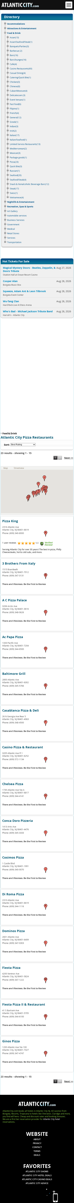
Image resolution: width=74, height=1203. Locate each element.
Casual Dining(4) (18, 73)
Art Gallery (12, 211)
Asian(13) (14, 37)
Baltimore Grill (13, 674)
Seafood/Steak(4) (18, 179)
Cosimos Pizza (13, 857)
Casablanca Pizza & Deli (20, 710)
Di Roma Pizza (13, 894)
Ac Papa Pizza (12, 637)
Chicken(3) (15, 82)
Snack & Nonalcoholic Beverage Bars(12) (29, 184)
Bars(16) (14, 55)
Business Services (15, 220)
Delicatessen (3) (17, 95)
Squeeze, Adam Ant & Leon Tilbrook (24, 291)
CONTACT (37, 1147)
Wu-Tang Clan (11, 301)
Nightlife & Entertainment (20, 201)
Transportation (14, 242)
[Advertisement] (23, 376)
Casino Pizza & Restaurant (22, 747)
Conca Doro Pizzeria (17, 821)
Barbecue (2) (16, 50)
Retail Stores (13, 233)
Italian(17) (14, 135)
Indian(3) (14, 126)
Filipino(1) (14, 108)
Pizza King (10, 521)
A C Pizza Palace (14, 600)
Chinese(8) (15, 86)
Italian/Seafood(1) (18, 139)
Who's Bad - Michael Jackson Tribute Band (28, 311)
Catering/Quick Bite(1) (20, 77)
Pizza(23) (14, 162)
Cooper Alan (10, 281)
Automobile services (17, 215)
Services (11, 237)
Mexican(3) (15, 153)
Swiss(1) (14, 193)
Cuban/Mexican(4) (18, 90)
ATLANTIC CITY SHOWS (37, 1171)
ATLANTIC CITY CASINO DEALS (37, 1179)
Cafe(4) (13, 64)
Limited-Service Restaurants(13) (25, 144)
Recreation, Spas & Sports (20, 206)
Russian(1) (15, 170)
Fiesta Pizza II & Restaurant (23, 1004)
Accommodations (16, 23)
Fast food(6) (15, 104)
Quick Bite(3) (16, 166)
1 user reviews (9, 542)
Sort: (7, 444)
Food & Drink (13, 33)
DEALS (37, 1155)
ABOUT (37, 1139)
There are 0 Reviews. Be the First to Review (24, 584)
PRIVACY (37, 1143)
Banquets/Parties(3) (19, 46)
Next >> (68, 457)
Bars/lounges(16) (18, 59)
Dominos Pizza (13, 931)
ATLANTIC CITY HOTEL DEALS (37, 1175)
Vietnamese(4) (17, 197)
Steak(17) (14, 188)
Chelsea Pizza (12, 784)
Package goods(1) (18, 157)
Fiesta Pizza (11, 968)
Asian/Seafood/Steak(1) (21, 42)
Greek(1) (14, 122)
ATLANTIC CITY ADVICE (37, 1183)
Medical (11, 229)
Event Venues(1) (17, 99)
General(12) (15, 117)
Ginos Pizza (11, 1041)
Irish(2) (13, 130)
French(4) (14, 113)
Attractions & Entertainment (21, 28)
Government (13, 224)
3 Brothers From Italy (18, 563)
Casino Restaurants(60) (21, 68)
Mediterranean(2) (18, 148)
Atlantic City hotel (51, 1119)
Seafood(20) (16, 175)
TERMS (37, 1151)
